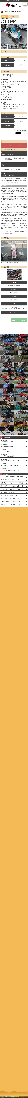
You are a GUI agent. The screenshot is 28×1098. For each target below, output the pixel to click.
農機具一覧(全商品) (9, 11)
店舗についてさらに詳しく (19, 320)
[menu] (25, 3)
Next (26, 46)
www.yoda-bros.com (14, 316)
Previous (2, 46)
